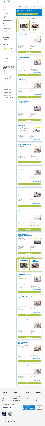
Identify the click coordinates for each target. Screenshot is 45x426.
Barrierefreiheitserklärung (33, 2)
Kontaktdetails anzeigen (37, 49)
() (7, 11)
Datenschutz (38, 396)
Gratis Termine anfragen (27, 14)
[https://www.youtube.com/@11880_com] (15, 421)
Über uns (3, 394)
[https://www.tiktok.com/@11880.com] (9, 421)
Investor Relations (5, 396)
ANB (36, 400)
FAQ (27, 400)
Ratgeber (14, 2)
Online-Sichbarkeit (16, 394)
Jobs (3, 398)
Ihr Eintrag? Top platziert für (35, 22)
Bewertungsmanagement (17, 396)
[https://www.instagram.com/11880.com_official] (6, 421)
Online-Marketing (16, 398)
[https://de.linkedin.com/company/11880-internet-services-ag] (12, 421)
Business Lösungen (16, 400)
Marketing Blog (29, 394)
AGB (36, 398)
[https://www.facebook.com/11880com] (3, 421)
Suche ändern (32, 6)
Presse (3, 400)
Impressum (38, 394)
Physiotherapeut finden (22, 2)
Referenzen (28, 396)
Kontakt (27, 398)
